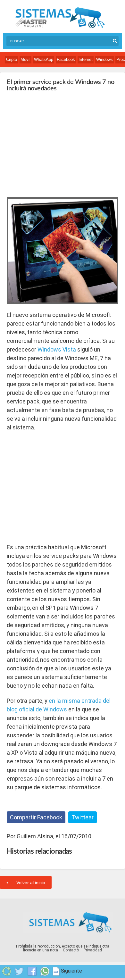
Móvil (25, 59)
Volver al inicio (30, 882)
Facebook (66, 59)
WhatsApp (43, 59)
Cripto (11, 59)
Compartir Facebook (36, 817)
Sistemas (60, 17)
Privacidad (93, 950)
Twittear (82, 817)
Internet (86, 59)
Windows (104, 59)
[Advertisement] (55, 143)
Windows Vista (57, 349)
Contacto (71, 950)
